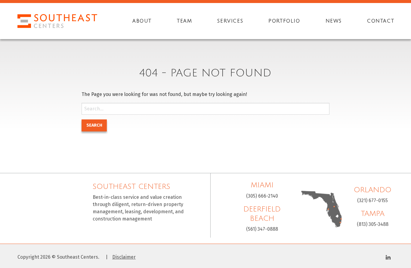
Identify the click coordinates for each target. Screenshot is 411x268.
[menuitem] (142, 21)
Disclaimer (124, 257)
